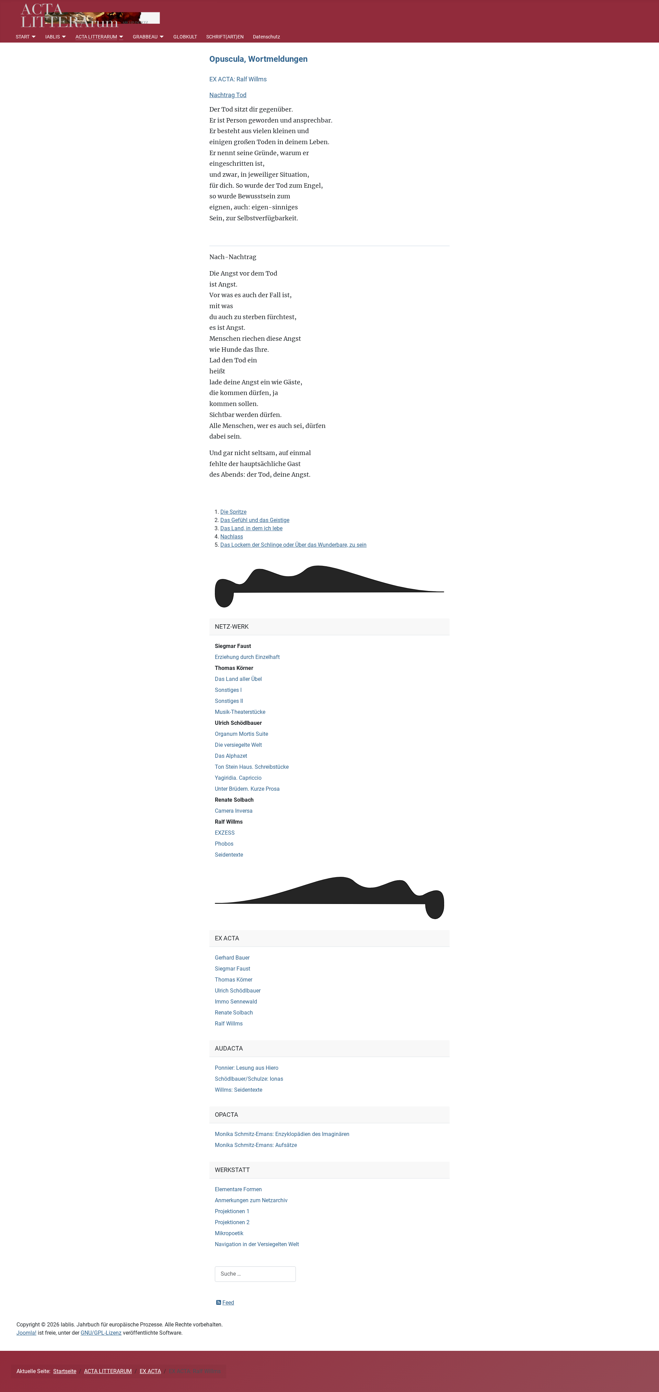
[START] (33, 36)
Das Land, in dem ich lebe (251, 528)
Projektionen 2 (232, 1222)
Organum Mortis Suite (241, 734)
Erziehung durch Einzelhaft (247, 657)
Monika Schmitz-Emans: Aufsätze (256, 1145)
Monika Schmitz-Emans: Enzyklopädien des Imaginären (282, 1134)
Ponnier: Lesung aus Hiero (246, 1068)
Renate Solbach (234, 800)
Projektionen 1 (232, 1211)
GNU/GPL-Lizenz (101, 1333)
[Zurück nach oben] (647, 1379)
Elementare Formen (238, 1189)
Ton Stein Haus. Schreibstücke (252, 767)
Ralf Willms (229, 822)
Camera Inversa (234, 811)
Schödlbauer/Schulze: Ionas (249, 1079)
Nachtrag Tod (227, 95)
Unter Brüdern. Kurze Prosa (247, 789)
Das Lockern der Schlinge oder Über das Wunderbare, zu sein (293, 545)
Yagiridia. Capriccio (238, 778)
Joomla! (26, 1333)
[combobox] (255, 1274)
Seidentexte (229, 854)
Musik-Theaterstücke (240, 712)
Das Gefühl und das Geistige (254, 520)
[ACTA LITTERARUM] (120, 36)
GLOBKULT (185, 36)
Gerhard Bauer (232, 957)
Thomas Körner (234, 668)
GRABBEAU (145, 36)
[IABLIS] (63, 36)
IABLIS (52, 36)
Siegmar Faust (233, 646)
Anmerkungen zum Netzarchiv (251, 1200)
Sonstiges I (228, 690)
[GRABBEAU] (161, 36)
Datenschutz (266, 36)
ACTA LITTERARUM (96, 36)
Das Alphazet (231, 756)
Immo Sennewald (236, 1001)
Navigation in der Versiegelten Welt (257, 1244)
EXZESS (225, 833)
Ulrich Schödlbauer (238, 723)
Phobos (224, 843)
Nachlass (231, 536)
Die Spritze (233, 512)
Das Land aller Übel (238, 679)
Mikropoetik (229, 1233)
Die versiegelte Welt (238, 745)
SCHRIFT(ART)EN (225, 36)
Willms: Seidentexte (238, 1090)
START (23, 36)
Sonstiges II (229, 701)
